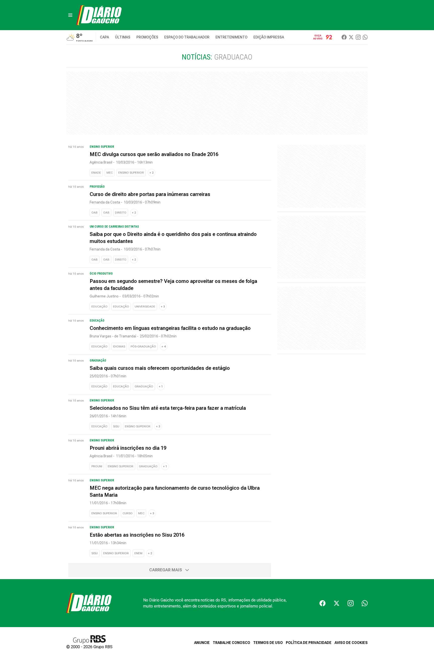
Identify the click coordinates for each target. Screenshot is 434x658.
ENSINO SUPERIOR (131, 172)
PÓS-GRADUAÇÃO (143, 346)
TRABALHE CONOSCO (231, 643)
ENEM (138, 553)
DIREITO (120, 212)
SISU (116, 426)
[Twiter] (351, 37)
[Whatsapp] (365, 37)
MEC (109, 172)
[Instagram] (358, 37)
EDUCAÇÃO (99, 306)
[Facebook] (344, 37)
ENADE (96, 172)
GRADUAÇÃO (144, 386)
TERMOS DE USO (268, 643)
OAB (94, 212)
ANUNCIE (202, 643)
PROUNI (96, 466)
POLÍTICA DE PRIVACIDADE (309, 643)
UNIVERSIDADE (145, 306)
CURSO (128, 513)
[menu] (70, 15)
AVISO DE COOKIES (351, 643)
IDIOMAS (119, 346)
